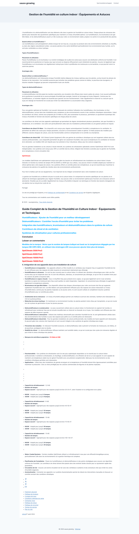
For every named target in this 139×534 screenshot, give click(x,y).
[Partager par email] (26, 487)
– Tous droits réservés (45, 202)
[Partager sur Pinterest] (26, 484)
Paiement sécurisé (31, 492)
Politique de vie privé (31, 505)
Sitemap (77, 529)
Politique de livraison (31, 494)
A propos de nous (30, 496)
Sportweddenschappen (104, 3)
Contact (116, 3)
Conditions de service (76, 192)
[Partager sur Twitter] (26, 482)
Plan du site (28, 509)
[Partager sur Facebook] (26, 479)
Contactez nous (30, 500)
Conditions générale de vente (34, 498)
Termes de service (31, 507)
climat (24, 514)
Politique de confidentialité (56, 192)
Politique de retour (31, 503)
